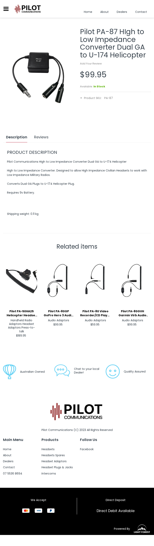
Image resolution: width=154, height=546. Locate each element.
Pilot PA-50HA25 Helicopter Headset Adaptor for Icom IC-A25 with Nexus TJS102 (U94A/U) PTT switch (21, 313)
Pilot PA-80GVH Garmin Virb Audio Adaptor (132, 313)
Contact (141, 12)
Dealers (122, 12)
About (104, 12)
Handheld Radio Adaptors (20, 322)
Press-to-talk (27, 329)
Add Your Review (91, 63)
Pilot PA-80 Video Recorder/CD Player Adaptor (95, 313)
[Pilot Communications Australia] (28, 9)
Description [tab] (16, 137)
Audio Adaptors (58, 320)
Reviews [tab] (41, 137)
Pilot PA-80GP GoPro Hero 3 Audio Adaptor (58, 313)
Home (88, 12)
